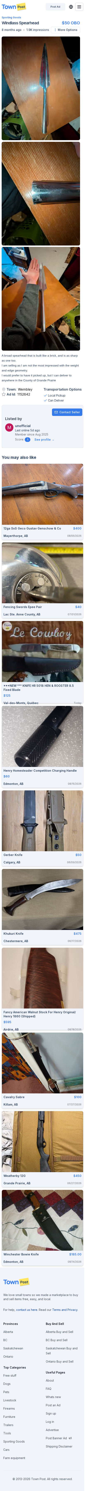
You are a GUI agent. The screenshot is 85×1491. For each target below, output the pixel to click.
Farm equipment (14, 1458)
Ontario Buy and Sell (59, 1361)
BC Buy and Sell (56, 1340)
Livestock (9, 1400)
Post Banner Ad (56, 1438)
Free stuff (9, 1375)
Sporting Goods (11, 17)
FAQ (48, 1388)
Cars (6, 1449)
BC (5, 1340)
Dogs (7, 1383)
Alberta (8, 1332)
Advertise (52, 1430)
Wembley (25, 389)
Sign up (51, 1413)
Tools (7, 1433)
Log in (50, 1421)
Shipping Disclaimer (59, 1446)
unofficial (23, 426)
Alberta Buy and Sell (59, 1332)
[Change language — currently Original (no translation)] (71, 7)
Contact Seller (69, 412)
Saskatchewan (13, 1348)
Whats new (53, 1397)
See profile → (44, 439)
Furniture (9, 1416)
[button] (11, 30)
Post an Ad (53, 1405)
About (50, 1380)
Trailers (8, 1425)
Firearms (9, 1408)
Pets (6, 1392)
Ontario (8, 1356)
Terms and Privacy (64, 1309)
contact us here (26, 1309)
